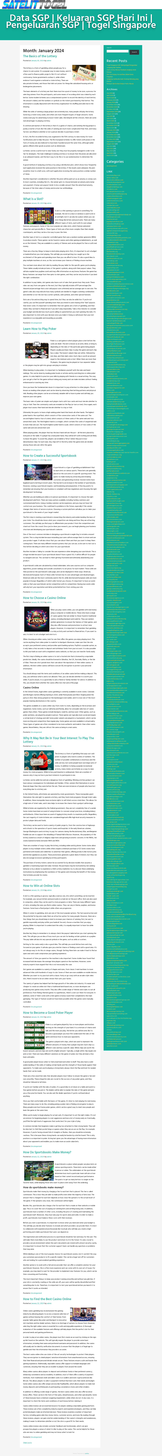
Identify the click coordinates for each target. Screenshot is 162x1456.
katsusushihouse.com (114, 586)
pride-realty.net (112, 986)
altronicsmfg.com (113, 210)
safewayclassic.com (114, 226)
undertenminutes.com (115, 201)
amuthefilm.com (112, 575)
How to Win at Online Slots (41, 885)
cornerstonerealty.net (115, 912)
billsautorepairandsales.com (117, 960)
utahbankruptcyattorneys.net (117, 360)
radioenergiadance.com (115, 272)
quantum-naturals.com (115, 963)
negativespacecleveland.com (117, 683)
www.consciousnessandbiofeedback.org (121, 914)
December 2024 (112, 123)
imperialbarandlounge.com (116, 353)
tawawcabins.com (113, 369)
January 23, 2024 (37, 1017)
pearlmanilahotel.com (115, 258)
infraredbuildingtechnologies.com (119, 318)
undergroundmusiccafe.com (117, 1041)
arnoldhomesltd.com (114, 346)
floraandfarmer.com (114, 328)
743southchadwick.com (115, 337)
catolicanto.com (113, 464)
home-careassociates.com (116, 480)
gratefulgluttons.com (114, 505)
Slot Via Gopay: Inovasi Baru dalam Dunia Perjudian (120, 75)
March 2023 (110, 155)
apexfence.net (112, 1046)
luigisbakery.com (113, 893)
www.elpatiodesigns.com (116, 940)
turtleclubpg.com (113, 713)
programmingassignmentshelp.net (119, 214)
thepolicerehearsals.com (116, 538)
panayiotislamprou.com (115, 277)
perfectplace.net (113, 471)
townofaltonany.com (114, 679)
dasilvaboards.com (113, 549)
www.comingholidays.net (116, 524)
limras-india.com (112, 178)
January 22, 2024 (37, 1156)
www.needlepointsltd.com (116, 868)
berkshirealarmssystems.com (117, 378)
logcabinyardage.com (114, 796)
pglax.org (110, 681)
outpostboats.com (113, 499)
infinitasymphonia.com (115, 582)
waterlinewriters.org (114, 785)
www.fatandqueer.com (115, 847)
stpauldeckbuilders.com (115, 854)
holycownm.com (113, 709)
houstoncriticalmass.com (116, 533)
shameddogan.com (113, 787)
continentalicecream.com (116, 561)
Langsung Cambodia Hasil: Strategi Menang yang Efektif (122, 80)
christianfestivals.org (114, 658)
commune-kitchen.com (115, 572)
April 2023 (110, 153)
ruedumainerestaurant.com (116, 591)
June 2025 (110, 118)
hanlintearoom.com (114, 993)
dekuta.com (111, 900)
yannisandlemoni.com (114, 385)
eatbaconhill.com (113, 212)
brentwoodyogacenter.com (117, 882)
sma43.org (110, 877)
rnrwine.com (111, 1009)
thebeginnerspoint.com (115, 522)
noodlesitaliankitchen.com (116, 240)
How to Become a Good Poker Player (48, 1012)
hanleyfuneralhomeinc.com (116, 404)
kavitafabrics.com (113, 704)
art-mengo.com (112, 642)
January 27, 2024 (37, 460)
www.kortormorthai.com (116, 845)
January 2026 (111, 102)
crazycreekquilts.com (114, 563)
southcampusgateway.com (116, 279)
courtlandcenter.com (114, 723)
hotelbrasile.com (113, 291)
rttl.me (109, 1030)
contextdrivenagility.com (116, 612)
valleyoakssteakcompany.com (118, 743)
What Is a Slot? (33, 199)
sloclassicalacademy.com (116, 547)
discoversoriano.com (114, 519)
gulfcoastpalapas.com (115, 780)
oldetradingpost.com (114, 307)
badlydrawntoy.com (114, 806)
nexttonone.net (112, 813)
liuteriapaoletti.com (114, 686)
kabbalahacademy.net (115, 415)
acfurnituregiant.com (114, 198)
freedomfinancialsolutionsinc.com (119, 838)
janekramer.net (112, 637)
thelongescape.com (114, 651)
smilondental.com (113, 418)
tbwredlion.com (112, 958)
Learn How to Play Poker (39, 329)
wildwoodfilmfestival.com (116, 286)
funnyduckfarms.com (114, 995)
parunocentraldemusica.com (117, 949)
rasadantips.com (112, 205)
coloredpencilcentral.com (116, 348)
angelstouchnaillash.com (115, 413)
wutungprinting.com (114, 669)
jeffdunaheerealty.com (115, 833)
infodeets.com (112, 189)
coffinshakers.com (113, 616)
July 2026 (110, 93)
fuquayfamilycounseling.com (117, 1013)
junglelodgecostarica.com (116, 656)
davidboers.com (112, 799)
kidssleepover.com (113, 217)
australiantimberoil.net (115, 314)
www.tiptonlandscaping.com (117, 884)
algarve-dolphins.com (114, 662)
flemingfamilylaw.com (115, 1007)
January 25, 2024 (37, 746)
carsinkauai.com (112, 979)
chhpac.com (111, 1023)
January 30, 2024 (37, 60)
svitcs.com (110, 757)
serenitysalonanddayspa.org (117, 194)
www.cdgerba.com (113, 947)
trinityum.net (111, 926)
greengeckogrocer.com (115, 429)
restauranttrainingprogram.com (118, 443)
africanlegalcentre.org (115, 584)
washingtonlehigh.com (115, 891)
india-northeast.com (114, 339)
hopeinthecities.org (114, 503)
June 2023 (110, 148)
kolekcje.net (111, 462)
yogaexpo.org (112, 478)
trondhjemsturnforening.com (117, 953)
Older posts (27, 1442)
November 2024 (112, 125)
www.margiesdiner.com (115, 863)
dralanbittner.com (113, 383)
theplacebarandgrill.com (115, 732)
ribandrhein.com (112, 459)
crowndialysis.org (113, 441)
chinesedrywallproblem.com (117, 690)
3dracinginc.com (113, 531)
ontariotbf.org (112, 233)
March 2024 (110, 128)
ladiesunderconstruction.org (117, 309)
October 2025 (111, 109)
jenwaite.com (112, 997)
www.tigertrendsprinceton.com (118, 824)
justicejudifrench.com (114, 621)
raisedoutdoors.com (114, 355)
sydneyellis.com (112, 438)
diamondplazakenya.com (116, 956)
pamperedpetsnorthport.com (117, 395)
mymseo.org (111, 1020)
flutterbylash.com (113, 990)
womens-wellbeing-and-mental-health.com (122, 452)
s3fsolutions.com (113, 330)
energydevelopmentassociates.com (120, 325)
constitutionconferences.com (117, 753)
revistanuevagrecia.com (115, 598)
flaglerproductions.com (115, 556)
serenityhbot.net (113, 815)
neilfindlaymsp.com (114, 725)
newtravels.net (112, 219)
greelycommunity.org (114, 589)
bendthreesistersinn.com (116, 692)
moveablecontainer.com (116, 298)
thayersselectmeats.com (116, 773)
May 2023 (110, 151)
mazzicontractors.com (115, 928)
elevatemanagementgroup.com (118, 1000)
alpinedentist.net (113, 270)
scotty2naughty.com (114, 602)
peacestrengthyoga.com (116, 836)
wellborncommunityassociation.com (120, 284)
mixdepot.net (112, 905)
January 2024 (111, 132)
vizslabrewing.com (113, 381)
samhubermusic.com (114, 1044)
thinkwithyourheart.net (115, 358)
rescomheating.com (114, 1032)
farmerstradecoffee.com (116, 794)
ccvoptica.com (112, 889)
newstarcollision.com (114, 420)
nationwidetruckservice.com (117, 711)
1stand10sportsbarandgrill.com (118, 408)
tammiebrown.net (113, 646)
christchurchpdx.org (114, 568)
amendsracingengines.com (116, 843)
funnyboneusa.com (113, 697)
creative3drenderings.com (116, 792)
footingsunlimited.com (115, 856)
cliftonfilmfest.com (114, 351)
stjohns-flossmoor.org (115, 695)
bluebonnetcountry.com (116, 254)
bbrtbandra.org (112, 251)
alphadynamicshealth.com (116, 988)
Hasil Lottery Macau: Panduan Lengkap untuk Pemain (121, 71)
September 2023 (112, 141)
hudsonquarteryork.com (115, 942)
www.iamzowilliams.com (116, 916)
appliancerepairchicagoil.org (117, 231)
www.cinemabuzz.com (115, 903)
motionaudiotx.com (114, 1027)
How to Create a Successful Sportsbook (49, 455)
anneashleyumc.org (114, 850)
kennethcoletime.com (115, 628)
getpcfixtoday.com (114, 249)
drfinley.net (111, 1004)
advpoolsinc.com (113, 736)
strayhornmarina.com (114, 554)
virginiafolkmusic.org (114, 455)
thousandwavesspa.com (115, 720)
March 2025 (110, 121)
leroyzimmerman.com (114, 1002)
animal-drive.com (113, 766)
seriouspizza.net (112, 759)
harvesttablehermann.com (116, 321)
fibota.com (111, 944)
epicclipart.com (112, 256)
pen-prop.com (112, 822)
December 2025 (112, 104)
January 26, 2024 (37, 602)
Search (109, 48)
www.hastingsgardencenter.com (118, 919)
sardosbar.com (112, 374)
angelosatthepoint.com (115, 739)
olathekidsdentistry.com (116, 402)
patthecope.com (113, 755)
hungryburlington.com (115, 630)
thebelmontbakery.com (115, 224)
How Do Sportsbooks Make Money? (47, 1152)
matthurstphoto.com (114, 972)
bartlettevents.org (113, 295)
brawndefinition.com (114, 559)
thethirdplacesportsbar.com (117, 930)
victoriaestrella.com (114, 718)
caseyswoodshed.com (115, 746)
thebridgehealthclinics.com (117, 783)
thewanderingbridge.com (116, 623)
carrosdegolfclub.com (115, 323)
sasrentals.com (112, 422)
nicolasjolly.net (112, 579)
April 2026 (110, 95)
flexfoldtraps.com (113, 840)
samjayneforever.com (114, 970)
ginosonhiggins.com (114, 667)
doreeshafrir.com (113, 605)
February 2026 (111, 100)
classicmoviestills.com (115, 515)
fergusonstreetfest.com (115, 967)
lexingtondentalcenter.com (117, 436)
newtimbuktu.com (113, 208)
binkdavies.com (112, 565)
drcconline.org (112, 729)
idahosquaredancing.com (116, 367)
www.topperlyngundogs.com (117, 829)
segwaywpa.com (113, 778)
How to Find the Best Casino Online (47, 1299)
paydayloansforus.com (115, 221)
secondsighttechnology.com (117, 425)
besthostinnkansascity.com (116, 1037)
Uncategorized (36, 193)
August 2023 (111, 144)
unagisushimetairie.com (115, 244)
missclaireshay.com (113, 175)
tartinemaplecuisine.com (116, 635)
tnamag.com (111, 769)
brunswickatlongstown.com (117, 632)
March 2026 (110, 98)
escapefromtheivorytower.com (118, 335)
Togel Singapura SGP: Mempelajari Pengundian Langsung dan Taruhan (122, 66)
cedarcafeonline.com (114, 196)
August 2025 (111, 114)
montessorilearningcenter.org (117, 965)
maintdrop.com (112, 261)
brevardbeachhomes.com (116, 332)
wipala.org (110, 492)
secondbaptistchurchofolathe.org (119, 1018)
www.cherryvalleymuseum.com (118, 302)
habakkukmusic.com (114, 810)
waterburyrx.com (113, 734)
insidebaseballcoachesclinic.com (118, 977)
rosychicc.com (112, 496)
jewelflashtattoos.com (115, 247)
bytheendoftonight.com (116, 501)
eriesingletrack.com (114, 392)
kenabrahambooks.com (115, 570)
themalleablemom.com (115, 626)
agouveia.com (112, 1016)
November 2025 (112, 107)
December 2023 (112, 135)
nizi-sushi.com (112, 639)
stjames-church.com (114, 600)
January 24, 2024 (37, 890)
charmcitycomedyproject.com (118, 607)
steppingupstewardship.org (117, 886)
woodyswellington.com (115, 935)
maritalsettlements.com (115, 672)
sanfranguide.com (113, 526)
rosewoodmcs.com (114, 907)
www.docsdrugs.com (114, 861)
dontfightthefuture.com (115, 344)
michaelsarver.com (113, 427)
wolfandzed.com (113, 898)
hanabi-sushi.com (113, 896)
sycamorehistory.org (114, 910)
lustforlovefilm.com (114, 577)
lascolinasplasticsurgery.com (117, 873)
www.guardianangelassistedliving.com (120, 951)
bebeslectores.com (114, 311)
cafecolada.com (112, 517)
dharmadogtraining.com (115, 1025)
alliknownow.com (113, 540)
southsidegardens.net (114, 923)
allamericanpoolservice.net (116, 445)
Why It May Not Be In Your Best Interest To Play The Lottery (58, 740)
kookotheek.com (113, 274)
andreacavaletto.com (114, 482)
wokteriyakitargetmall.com (117, 434)
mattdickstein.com (113, 803)
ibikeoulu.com (112, 614)
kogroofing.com (113, 268)
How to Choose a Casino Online (44, 598)
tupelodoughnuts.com (115, 399)
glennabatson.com (113, 552)
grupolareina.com (113, 300)
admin (49, 60)
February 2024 (111, 130)
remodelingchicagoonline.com (118, 880)
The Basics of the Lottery (40, 56)
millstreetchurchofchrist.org (117, 981)
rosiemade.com (112, 397)
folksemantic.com (113, 371)
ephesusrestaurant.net (115, 933)
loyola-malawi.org (113, 494)
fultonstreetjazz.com (114, 293)
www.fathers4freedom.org (116, 826)
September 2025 (112, 111)
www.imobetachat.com (115, 801)
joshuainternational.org (115, 817)
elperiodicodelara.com (115, 180)
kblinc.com (111, 390)
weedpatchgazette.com (116, 388)
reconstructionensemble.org (117, 702)
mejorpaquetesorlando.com (117, 406)
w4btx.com (111, 411)
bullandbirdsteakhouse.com (117, 870)
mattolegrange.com (114, 653)
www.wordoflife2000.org (116, 365)
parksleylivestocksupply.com (117, 485)
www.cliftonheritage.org (116, 875)
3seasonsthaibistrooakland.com (118, 473)
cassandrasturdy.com (114, 510)
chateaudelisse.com (114, 281)
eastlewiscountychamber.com (117, 542)
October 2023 (111, 139)
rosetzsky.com (112, 593)
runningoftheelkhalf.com (116, 831)
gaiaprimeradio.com (114, 644)
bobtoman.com (112, 263)
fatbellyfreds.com (113, 937)
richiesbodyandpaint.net (115, 182)
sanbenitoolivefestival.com (117, 512)
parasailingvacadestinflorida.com (119, 983)
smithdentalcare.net (114, 1039)
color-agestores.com (114, 489)
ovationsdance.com (114, 457)
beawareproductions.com (116, 609)
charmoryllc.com (113, 529)
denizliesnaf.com (113, 750)
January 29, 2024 (37, 203)
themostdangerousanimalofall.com (119, 535)
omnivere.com (112, 203)
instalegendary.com (114, 235)
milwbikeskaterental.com (116, 674)
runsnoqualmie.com (114, 859)
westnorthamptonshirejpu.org (117, 288)
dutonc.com (111, 649)
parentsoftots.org (113, 789)
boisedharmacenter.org (115, 487)
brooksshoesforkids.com (115, 771)
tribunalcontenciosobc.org (116, 545)
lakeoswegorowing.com (115, 1011)
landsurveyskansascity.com (116, 852)
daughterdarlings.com (114, 187)
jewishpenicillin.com (114, 448)
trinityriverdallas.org (114, 468)
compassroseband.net (115, 762)
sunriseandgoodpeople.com (117, 688)
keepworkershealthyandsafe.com (119, 238)
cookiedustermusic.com (115, 699)
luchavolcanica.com (114, 706)
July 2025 (110, 116)
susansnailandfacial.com (115, 820)
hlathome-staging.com (115, 432)
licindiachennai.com (114, 184)
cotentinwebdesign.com (116, 305)
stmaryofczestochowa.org (116, 619)
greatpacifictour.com (114, 716)
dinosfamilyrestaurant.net (116, 316)
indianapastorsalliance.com (116, 741)
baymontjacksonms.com (115, 676)
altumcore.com (112, 764)
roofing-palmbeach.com (115, 341)
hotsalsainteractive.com (115, 191)
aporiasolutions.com (114, 776)
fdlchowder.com (113, 866)
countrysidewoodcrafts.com (117, 228)
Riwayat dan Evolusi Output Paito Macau (120, 83)
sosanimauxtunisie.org (115, 265)
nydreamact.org (112, 242)
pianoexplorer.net (113, 921)
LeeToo (87, 1453)
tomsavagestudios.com (115, 450)
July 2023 (110, 146)
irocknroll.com (112, 362)
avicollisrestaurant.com (115, 727)
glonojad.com (112, 595)
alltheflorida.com (113, 974)
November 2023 (112, 137)
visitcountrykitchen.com (115, 660)
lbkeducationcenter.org (115, 466)
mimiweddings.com (114, 1034)
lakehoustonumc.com (114, 808)
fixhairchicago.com (114, 748)
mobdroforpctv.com (114, 508)
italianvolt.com (112, 376)
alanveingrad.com (113, 665)
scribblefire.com (112, 475)
